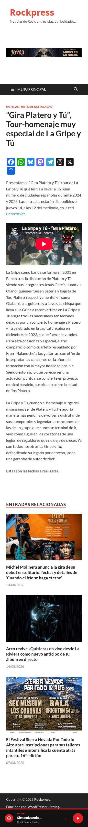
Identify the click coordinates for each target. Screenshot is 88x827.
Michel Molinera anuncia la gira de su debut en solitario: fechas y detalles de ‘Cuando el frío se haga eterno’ (41, 572)
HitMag (53, 807)
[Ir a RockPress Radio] (9, 818)
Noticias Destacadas (36, 106)
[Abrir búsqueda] (75, 89)
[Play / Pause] (78, 818)
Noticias (12, 106)
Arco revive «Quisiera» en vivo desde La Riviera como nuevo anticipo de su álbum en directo (42, 654)
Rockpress (32, 12)
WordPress (35, 807)
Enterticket (15, 213)
